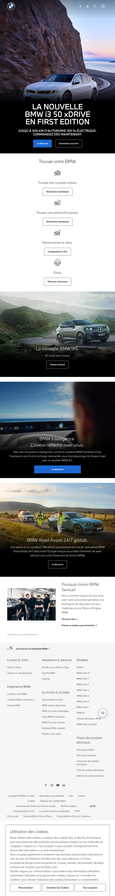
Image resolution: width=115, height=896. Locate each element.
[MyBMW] (80, 6)
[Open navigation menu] (103, 6)
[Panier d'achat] (87, 6)
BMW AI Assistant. (73, 712)
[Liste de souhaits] (95, 6)
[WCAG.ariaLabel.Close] (93, 700)
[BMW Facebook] (46, 785)
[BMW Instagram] (52, 785)
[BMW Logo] (11, 6)
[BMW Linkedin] (64, 785)
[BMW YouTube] (58, 785)
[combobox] (103, 713)
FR (94, 806)
